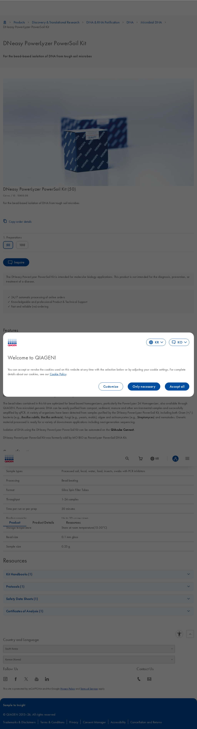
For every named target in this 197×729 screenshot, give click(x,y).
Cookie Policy (58, 374)
